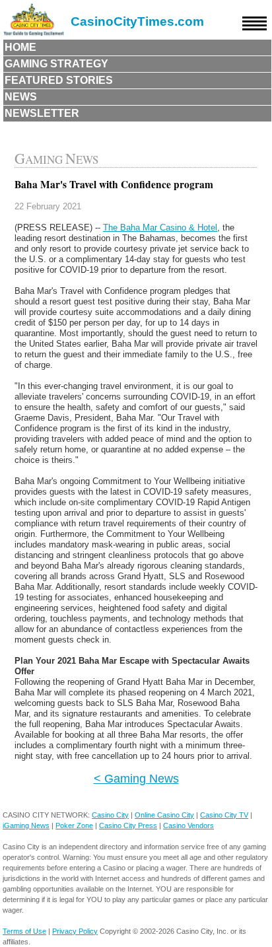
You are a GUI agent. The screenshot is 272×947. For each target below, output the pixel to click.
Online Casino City (164, 815)
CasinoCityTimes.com (137, 21)
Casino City (110, 815)
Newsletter (42, 113)
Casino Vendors (188, 825)
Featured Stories (59, 80)
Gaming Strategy (56, 63)
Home (20, 47)
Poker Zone (74, 825)
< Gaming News (136, 778)
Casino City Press (128, 825)
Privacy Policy (75, 931)
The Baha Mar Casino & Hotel (160, 227)
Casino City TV (224, 815)
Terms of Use (24, 931)
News (21, 96)
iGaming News (26, 825)
